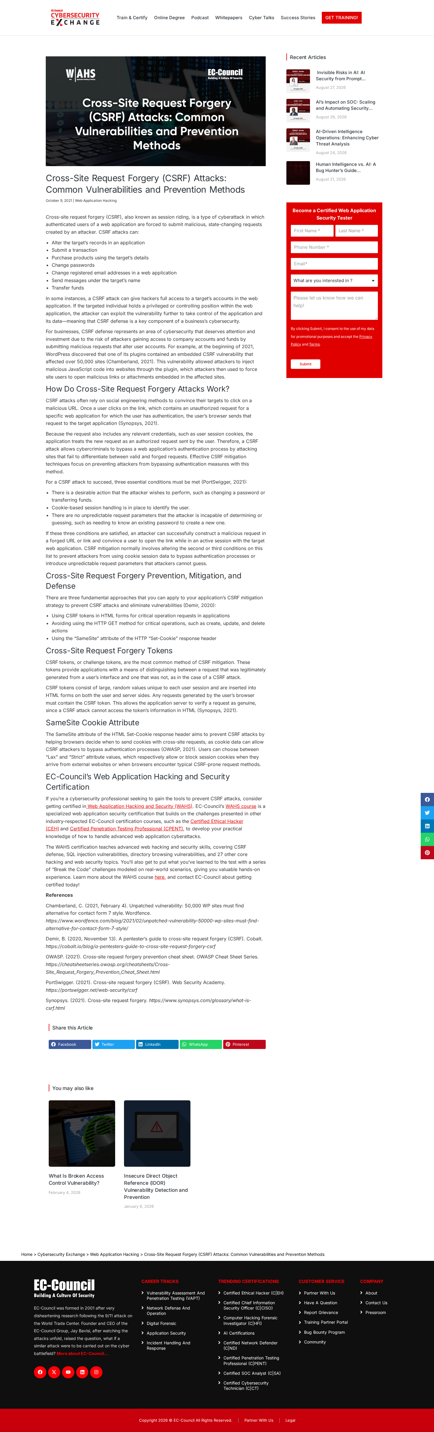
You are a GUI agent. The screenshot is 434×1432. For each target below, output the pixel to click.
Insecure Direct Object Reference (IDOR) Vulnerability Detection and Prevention (156, 1186)
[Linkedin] (82, 1372)
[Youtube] (68, 1372)
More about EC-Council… (82, 1353)
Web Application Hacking (114, 1254)
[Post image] (82, 1133)
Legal (290, 1420)
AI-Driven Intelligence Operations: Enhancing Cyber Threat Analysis (347, 138)
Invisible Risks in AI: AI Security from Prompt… (341, 75)
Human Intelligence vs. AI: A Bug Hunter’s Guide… (346, 167)
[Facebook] (40, 1372)
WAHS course (241, 806)
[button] (427, 799)
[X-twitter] (54, 1372)
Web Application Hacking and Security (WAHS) (139, 806)
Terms (314, 344)
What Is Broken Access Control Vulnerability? (76, 1179)
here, (160, 877)
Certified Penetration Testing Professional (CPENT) (126, 829)
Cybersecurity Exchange (61, 1254)
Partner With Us (258, 1420)
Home (26, 1254)
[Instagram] (96, 1372)
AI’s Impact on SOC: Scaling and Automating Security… (345, 105)
